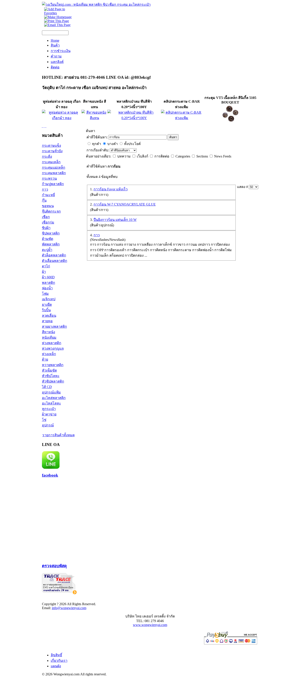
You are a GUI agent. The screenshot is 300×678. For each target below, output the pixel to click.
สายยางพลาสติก (54, 326)
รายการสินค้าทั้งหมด (58, 435)
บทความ (124, 156)
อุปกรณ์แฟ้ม (51, 392)
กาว (45, 189)
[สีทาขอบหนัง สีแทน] (94, 118)
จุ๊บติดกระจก (51, 211)
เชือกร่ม (48, 222)
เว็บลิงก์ (143, 156)
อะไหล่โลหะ (51, 403)
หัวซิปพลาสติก (53, 381)
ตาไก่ (46, 266)
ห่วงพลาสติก (51, 343)
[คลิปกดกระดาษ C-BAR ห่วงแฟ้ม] (181, 118)
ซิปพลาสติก (51, 233)
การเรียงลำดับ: (98, 150)
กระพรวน (49, 178)
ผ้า (44, 272)
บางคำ (112, 144)
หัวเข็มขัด (49, 370)
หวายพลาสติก (52, 365)
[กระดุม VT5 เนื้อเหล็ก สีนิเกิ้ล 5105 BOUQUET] (230, 123)
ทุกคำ (96, 144)
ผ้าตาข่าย (49, 414)
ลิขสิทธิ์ (56, 655)
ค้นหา (173, 137)
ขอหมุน (48, 206)
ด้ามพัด (47, 239)
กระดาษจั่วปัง (52, 151)
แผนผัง (56, 666)
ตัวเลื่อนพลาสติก (54, 261)
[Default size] (44, 126)
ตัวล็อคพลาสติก (54, 255)
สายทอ (47, 321)
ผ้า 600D (48, 277)
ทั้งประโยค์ (132, 144)
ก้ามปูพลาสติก (53, 184)
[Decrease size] (45, 126)
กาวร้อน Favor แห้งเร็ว (111, 189)
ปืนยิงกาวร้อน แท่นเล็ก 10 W (115, 220)
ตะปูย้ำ (47, 250)
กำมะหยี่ (48, 195)
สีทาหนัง (48, 332)
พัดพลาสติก (51, 244)
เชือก (46, 217)
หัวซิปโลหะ (51, 376)
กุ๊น (44, 200)
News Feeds (222, 156)
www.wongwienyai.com (150, 625)
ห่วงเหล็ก (49, 354)
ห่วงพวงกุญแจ (53, 348)
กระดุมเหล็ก (51, 162)
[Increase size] (42, 126)
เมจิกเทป (48, 299)
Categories (183, 156)
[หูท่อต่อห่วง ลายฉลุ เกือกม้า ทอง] (62, 118)
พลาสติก (48, 282)
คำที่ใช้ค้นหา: (97, 137)
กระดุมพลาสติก (54, 173)
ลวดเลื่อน (49, 315)
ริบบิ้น (46, 310)
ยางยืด (47, 304)
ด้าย (45, 359)
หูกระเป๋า (49, 409)
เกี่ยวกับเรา (59, 660)
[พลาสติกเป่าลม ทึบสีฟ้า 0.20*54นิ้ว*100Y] (134, 118)
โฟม (45, 293)
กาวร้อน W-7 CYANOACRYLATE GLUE (125, 204)
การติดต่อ (162, 156)
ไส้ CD (47, 387)
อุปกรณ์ (48, 425)
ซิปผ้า (46, 228)
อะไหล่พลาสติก (54, 398)
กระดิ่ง (47, 156)
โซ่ (44, 420)
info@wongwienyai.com (69, 608)
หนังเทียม (49, 337)
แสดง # (243, 187)
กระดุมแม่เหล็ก (53, 167)
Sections (202, 156)
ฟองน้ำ (47, 288)
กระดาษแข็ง (51, 145)
